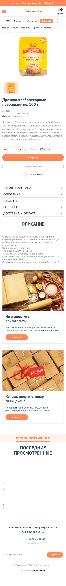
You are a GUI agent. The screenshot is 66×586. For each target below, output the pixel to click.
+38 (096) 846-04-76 (46, 527)
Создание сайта (27, 570)
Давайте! (46, 20)
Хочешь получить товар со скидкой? (25, 398)
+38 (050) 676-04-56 (20, 527)
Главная (5, 27)
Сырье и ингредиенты (20, 27)
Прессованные (49, 27)
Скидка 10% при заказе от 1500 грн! (33, 3)
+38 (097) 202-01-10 (33, 531)
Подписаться (55, 555)
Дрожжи (36, 27)
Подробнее (17, 337)
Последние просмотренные (33, 438)
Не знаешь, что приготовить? (17, 318)
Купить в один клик (33, 166)
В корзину (33, 157)
